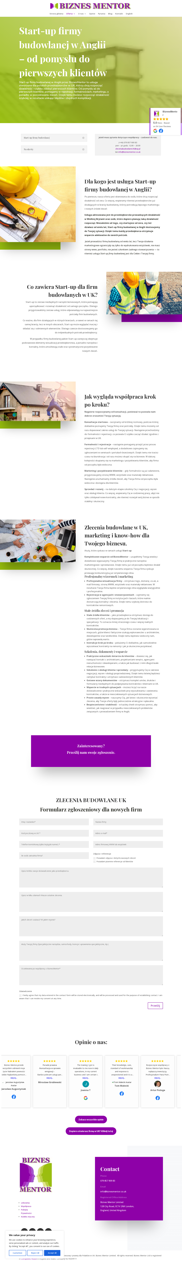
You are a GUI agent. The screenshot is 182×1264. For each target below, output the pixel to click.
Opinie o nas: (91, 1041)
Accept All (52, 1253)
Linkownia (25, 1203)
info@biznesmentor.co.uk (129, 152)
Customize (17, 1253)
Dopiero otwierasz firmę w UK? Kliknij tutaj (91, 1131)
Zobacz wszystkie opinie (91, 1119)
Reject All (35, 1253)
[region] (34, 1245)
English (129, 14)
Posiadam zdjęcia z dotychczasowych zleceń (116, 858)
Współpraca (26, 1206)
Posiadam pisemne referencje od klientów (114, 861)
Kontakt (119, 14)
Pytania (101, 14)
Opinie (92, 14)
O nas (81, 14)
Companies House (29, 1258)
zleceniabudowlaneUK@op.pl (127, 148)
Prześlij (155, 1005)
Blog (110, 14)
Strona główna (56, 14)
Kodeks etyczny (28, 1216)
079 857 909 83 (107, 1180)
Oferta (69, 14)
